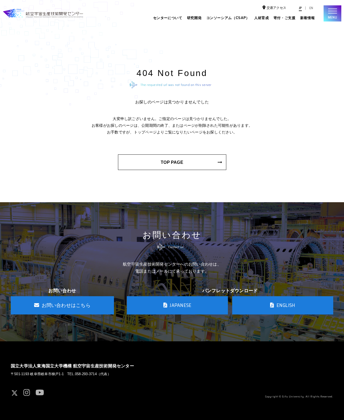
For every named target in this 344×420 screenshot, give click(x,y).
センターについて (167, 18)
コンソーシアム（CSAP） (228, 18)
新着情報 (307, 18)
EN (311, 8)
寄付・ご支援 (285, 18)
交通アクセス (276, 8)
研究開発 (194, 18)
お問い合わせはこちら (66, 305)
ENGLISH (286, 305)
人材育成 (261, 18)
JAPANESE (180, 305)
